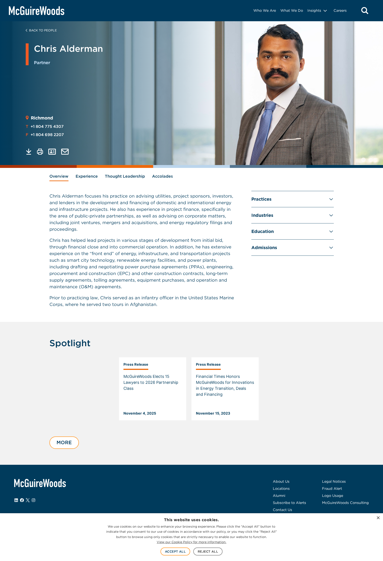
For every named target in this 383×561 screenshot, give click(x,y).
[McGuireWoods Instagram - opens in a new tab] (33, 500)
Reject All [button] (208, 551)
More (64, 442)
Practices (261, 199)
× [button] (378, 518)
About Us (281, 481)
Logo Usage (332, 496)
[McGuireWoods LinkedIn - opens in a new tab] (16, 500)
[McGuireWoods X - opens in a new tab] (28, 500)
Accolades (162, 176)
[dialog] (191, 537)
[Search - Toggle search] (365, 10)
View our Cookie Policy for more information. (191, 542)
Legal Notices (334, 481)
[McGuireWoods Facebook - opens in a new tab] (22, 500)
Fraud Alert (332, 488)
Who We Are (264, 10)
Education (262, 231)
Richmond (42, 118)
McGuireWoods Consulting (345, 503)
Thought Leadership (125, 176)
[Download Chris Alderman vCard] (52, 152)
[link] (152, 389)
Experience (87, 176)
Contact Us (282, 510)
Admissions (264, 247)
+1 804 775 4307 (45, 126)
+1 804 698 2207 (45, 134)
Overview (58, 176)
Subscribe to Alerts (289, 503)
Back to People (43, 30)
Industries (262, 215)
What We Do (291, 10)
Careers (340, 10)
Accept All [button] (175, 551)
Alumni (279, 496)
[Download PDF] (29, 152)
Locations (281, 488)
